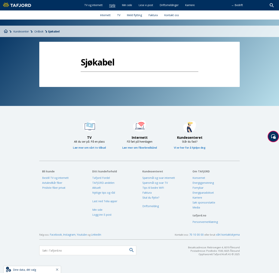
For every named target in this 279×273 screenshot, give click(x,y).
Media (196, 207)
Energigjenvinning (203, 183)
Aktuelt (96, 187)
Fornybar (197, 187)
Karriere (197, 197)
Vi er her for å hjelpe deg (189, 147)
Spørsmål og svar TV (155, 183)
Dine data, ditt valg (24, 269)
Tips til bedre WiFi (153, 187)
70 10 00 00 (196, 234)
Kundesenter (21, 31)
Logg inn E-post (102, 214)
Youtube (82, 234)
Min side (97, 209)
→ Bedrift (237, 5)
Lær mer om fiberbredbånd (139, 147)
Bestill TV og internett (55, 178)
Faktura (147, 192)
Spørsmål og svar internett (158, 178)
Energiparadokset (203, 192)
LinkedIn (96, 234)
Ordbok (38, 31)
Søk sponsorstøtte (203, 202)
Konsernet (198, 178)
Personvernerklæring (205, 222)
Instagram (69, 234)
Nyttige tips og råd (103, 192)
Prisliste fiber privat (53, 187)
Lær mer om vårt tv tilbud (89, 147)
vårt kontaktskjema (228, 234)
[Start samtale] (273, 136)
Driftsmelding (150, 206)
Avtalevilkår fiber (52, 183)
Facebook (56, 234)
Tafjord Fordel (101, 178)
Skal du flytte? (150, 197)
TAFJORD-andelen (103, 183)
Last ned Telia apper (104, 201)
